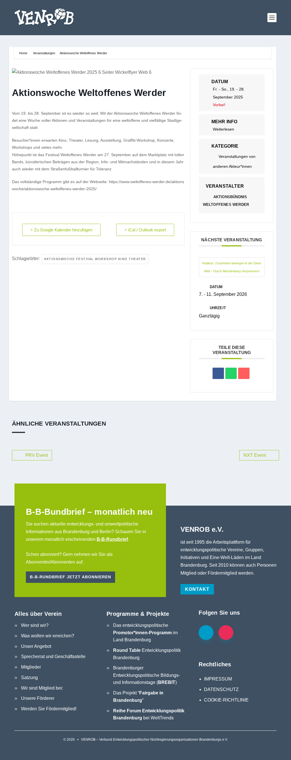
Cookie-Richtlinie (226, 700)
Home (23, 53)
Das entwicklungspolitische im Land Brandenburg (145, 632)
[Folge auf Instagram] (226, 632)
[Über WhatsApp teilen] (231, 373)
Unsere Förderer (37, 698)
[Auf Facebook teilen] (218, 373)
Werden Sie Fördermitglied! (48, 708)
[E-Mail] (244, 373)
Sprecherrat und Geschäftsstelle (53, 656)
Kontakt (197, 589)
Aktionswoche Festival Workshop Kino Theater (95, 259)
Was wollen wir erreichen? (47, 635)
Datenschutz (221, 689)
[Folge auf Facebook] (206, 632)
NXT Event (255, 455)
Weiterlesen (223, 129)
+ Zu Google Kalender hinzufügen (61, 229)
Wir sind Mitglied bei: (42, 688)
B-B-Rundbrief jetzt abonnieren (70, 577)
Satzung (29, 677)
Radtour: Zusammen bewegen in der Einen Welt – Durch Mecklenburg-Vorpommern (231, 267)
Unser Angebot (36, 646)
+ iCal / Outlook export (145, 229)
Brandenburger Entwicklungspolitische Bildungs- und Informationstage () (146, 675)
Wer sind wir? (35, 625)
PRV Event (36, 455)
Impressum (218, 679)
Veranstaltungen (44, 53)
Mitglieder (31, 667)
